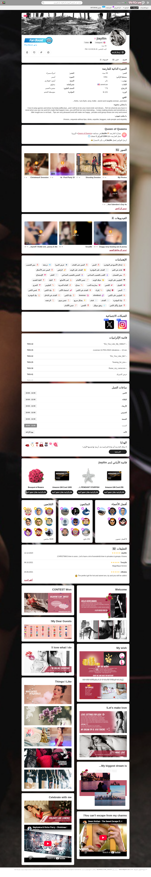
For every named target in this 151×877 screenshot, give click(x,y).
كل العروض (117, 7)
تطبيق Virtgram (95, 7)
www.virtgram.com (124, 869)
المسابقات (108, 7)
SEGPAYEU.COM (101, 869)
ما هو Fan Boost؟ (30, 45)
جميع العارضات (144, 7)
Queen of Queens (85, 133)
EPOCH (109, 869)
